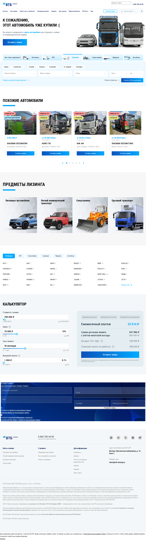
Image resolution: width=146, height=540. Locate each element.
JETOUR (101, 280)
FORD (124, 269)
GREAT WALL (103, 274)
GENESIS (77, 274)
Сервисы (53, 11)
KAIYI (6, 285)
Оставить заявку (15, 42)
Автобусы (71, 256)
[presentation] (62, 163)
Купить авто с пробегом (27, 11)
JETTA (124, 280)
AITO (5, 263)
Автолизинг (13, 11)
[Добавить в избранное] (34, 113)
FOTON (29, 274)
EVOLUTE (101, 269)
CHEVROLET (7, 269)
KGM (28, 285)
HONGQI (6, 280)
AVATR (53, 263)
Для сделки (62, 11)
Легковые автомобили (10, 452)
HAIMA (124, 274)
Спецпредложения (43, 11)
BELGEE (77, 263)
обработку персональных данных (20, 410)
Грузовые (46, 256)
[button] (66, 163)
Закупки (76, 466)
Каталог (5, 11)
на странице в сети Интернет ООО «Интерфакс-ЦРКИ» (44, 504)
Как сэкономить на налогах (47, 456)
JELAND (77, 280)
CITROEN (30, 269)
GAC (52, 274)
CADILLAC (125, 263)
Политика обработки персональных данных (15, 413)
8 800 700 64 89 (138, 4)
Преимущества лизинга (46, 452)
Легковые (8, 256)
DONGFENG (78, 269)
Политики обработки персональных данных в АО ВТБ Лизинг (61, 514)
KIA (52, 285)
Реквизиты (77, 452)
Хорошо (2, 539)
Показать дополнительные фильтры (14, 80)
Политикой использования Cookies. (94, 534)
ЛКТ (20, 256)
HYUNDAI (30, 280)
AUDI (28, 263)
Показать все (125, 285)
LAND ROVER (102, 285)
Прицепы (58, 256)
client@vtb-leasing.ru (117, 462)
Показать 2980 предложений (132, 80)
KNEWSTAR (78, 285)
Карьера (76, 469)
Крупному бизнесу (74, 11)
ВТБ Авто (85, 11)
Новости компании (44, 460)
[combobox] (19, 74)
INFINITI (53, 280)
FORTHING (7, 274)
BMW (100, 263)
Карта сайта (78, 473)
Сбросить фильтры (111, 80)
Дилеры (76, 456)
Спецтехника (32, 256)
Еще (92, 11)
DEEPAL (53, 269)
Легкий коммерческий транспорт (13, 456)
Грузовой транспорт (9, 460)
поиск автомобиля (32, 32)
